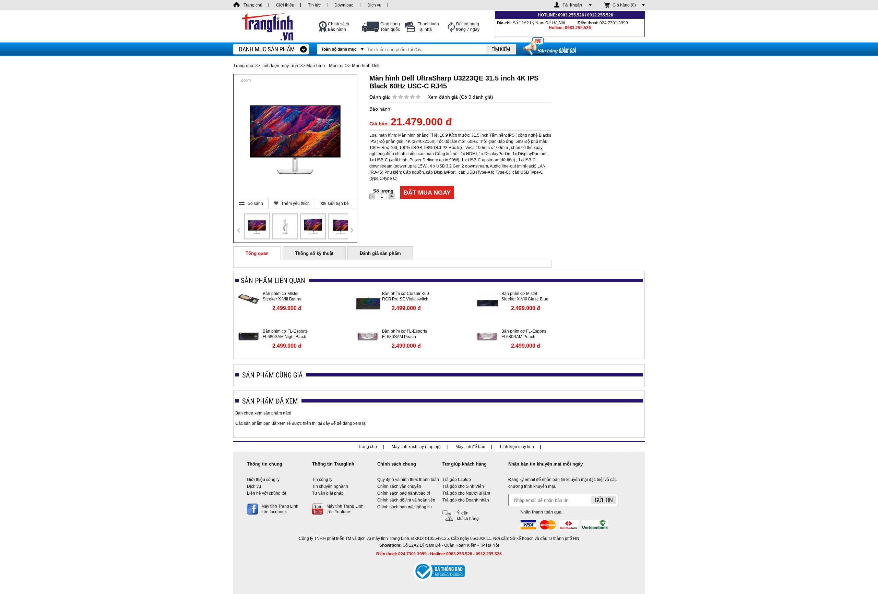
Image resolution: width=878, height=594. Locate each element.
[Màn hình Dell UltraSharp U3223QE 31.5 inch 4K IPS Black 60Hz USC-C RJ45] (257, 226)
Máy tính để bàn (470, 446)
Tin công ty (322, 479)
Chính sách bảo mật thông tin (404, 507)
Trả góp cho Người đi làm (466, 493)
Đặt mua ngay (427, 192)
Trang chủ (243, 65)
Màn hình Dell (365, 65)
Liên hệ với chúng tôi (266, 493)
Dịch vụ (254, 486)
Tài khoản (572, 5)
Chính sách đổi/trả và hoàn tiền (406, 500)
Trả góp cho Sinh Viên (463, 486)
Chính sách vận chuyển (399, 486)
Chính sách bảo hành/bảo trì (403, 493)
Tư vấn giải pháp (328, 493)
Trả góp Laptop (456, 479)
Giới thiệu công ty (263, 479)
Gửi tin (604, 500)
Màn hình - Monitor (325, 65)
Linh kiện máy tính (279, 65)
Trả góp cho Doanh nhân (465, 500)
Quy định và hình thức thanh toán (408, 479)
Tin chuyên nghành (330, 486)
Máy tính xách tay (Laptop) (416, 446)
